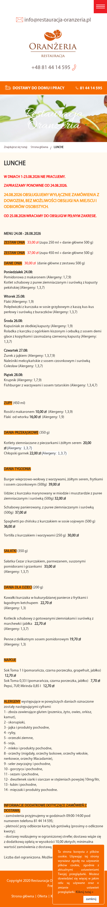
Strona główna (39, 147)
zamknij (91, 899)
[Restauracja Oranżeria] (53, 44)
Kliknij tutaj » (84, 892)
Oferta (42, 896)
